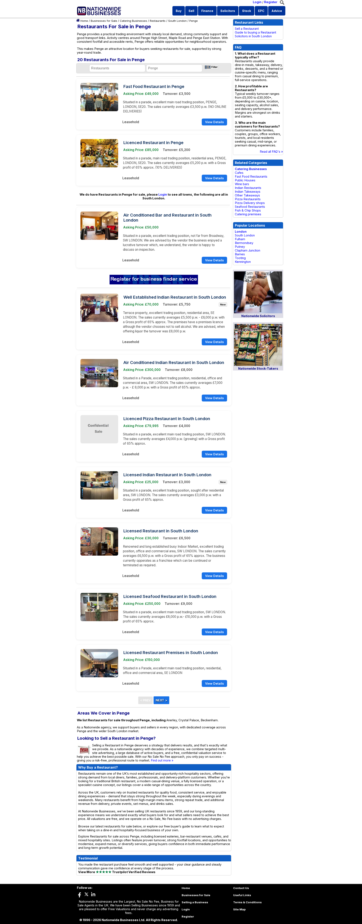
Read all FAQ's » (271, 152)
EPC (261, 11)
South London (177, 20)
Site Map (239, 909)
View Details (214, 122)
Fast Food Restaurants (251, 176)
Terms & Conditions (247, 902)
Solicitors (227, 11)
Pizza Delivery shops (250, 203)
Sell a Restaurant (247, 29)
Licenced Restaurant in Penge (153, 142)
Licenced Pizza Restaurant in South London (166, 418)
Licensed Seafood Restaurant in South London (169, 596)
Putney (240, 247)
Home (84, 20)
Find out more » (162, 760)
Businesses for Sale (104, 20)
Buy (178, 11)
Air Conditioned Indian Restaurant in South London (173, 362)
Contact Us (241, 888)
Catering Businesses (133, 20)
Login (257, 2)
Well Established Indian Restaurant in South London (174, 297)
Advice (277, 11)
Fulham (240, 239)
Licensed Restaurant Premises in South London (170, 652)
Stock (246, 11)
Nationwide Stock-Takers (258, 368)
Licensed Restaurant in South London (160, 530)
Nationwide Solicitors (258, 316)
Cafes (239, 173)
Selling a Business (195, 902)
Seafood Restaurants (250, 207)
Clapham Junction (247, 250)
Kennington (243, 262)
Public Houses (245, 180)
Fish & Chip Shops (248, 210)
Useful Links (242, 895)
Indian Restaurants (248, 188)
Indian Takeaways (247, 192)
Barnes (240, 254)
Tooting (240, 258)
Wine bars (242, 184)
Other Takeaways (247, 195)
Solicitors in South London (253, 36)
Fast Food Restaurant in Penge (153, 86)
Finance (207, 11)
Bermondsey (244, 243)
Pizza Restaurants (248, 199)
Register (270, 2)
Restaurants (157, 20)
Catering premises (248, 214)
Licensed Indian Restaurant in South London (167, 474)
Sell (191, 11)
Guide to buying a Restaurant (255, 32)
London (241, 232)
